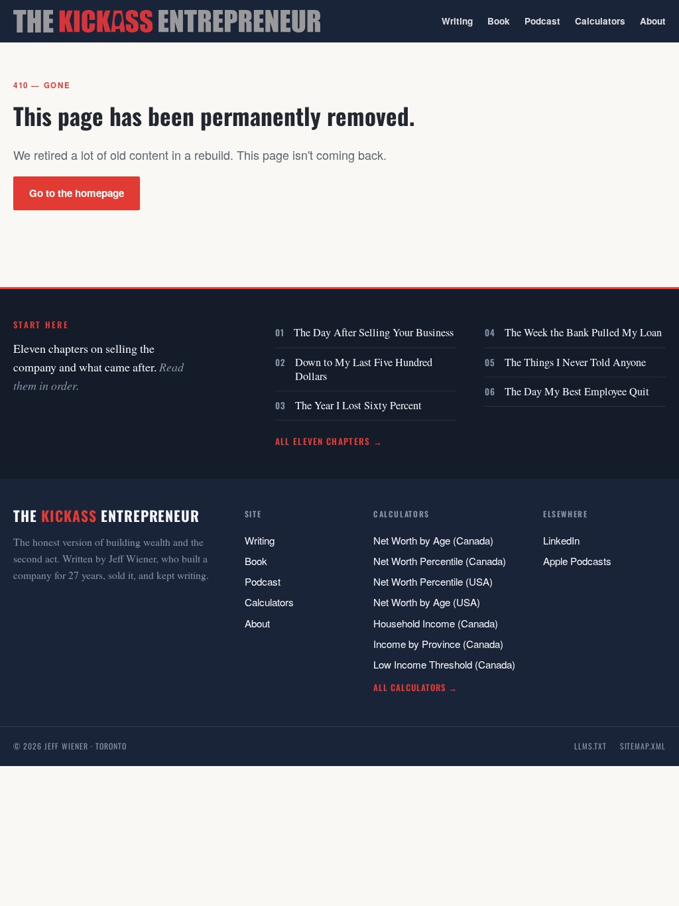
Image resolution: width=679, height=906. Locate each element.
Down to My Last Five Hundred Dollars (363, 369)
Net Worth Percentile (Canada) (439, 561)
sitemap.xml (643, 745)
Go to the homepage (76, 193)
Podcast (542, 21)
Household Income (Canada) (435, 623)
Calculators (600, 21)
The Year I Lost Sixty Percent (358, 405)
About (653, 21)
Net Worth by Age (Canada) (433, 540)
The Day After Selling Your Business (374, 332)
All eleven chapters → (329, 441)
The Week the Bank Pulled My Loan (583, 332)
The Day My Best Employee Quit (577, 391)
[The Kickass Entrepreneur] (166, 21)
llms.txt (590, 745)
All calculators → (415, 687)
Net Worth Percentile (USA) (433, 581)
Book (498, 21)
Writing (457, 21)
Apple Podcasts (577, 561)
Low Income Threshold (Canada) (444, 664)
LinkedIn (561, 540)
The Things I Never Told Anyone (575, 362)
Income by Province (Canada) (438, 644)
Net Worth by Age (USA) (426, 602)
